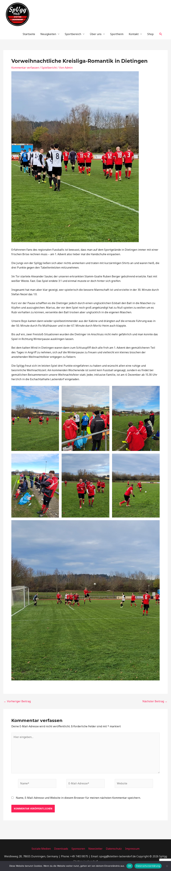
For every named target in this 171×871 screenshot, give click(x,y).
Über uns (96, 34)
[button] (160, 34)
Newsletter (95, 848)
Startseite (29, 34)
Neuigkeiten (48, 34)
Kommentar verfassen (25, 67)
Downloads (61, 848)
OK (129, 865)
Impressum (132, 848)
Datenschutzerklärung (148, 865)
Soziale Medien (41, 848)
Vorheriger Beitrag (17, 701)
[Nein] (166, 866)
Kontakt (134, 34)
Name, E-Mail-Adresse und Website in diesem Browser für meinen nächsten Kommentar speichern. (78, 798)
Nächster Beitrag (154, 701)
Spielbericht (49, 67)
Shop (150, 34)
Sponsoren (78, 848)
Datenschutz (114, 848)
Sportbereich (73, 34)
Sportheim (116, 34)
